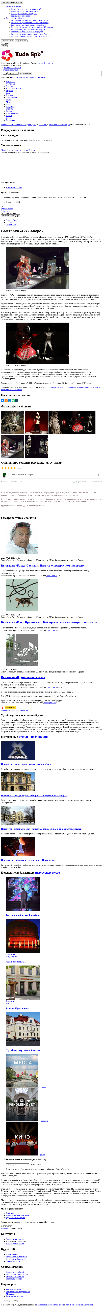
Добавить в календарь (10, 216)
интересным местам (12, 67)
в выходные (29, 77)
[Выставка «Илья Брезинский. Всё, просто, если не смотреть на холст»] (51, 595)
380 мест (42, 1087)
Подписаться (35, 1165)
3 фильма (42, 1155)
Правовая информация (15, 1259)
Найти (4, 46)
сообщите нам (50, 703)
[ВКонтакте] (2, 400)
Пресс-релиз (11, 1254)
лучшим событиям (10, 70)
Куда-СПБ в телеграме (15, 1218)
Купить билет (7, 209)
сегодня (14, 77)
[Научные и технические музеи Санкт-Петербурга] (18, 855)
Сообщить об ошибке (15, 1239)
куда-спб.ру (6, 1228)
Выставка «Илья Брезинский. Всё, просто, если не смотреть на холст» (49, 622)
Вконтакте (10, 1213)
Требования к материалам (17, 1274)
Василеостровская (14, 187)
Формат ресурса (13, 1261)
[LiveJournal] (16, 400)
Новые (4, 481)
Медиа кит (10, 1294)
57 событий (43, 1121)
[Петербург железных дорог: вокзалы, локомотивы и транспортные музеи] (18, 824)
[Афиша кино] (22, 1155)
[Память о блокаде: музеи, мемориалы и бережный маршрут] (18, 790)
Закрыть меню (21, 41)
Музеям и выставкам (15, 1276)
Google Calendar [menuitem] (13, 220)
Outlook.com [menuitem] (11, 222)
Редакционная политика (16, 1257)
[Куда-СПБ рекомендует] (22, 1121)
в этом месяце (41, 77)
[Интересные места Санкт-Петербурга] (22, 1087)
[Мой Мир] (9, 400)
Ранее (22, 481)
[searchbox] (51, 46)
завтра (21, 77)
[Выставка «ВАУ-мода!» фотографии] (13, 433)
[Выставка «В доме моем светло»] (51, 650)
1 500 (51, 576)
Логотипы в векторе (14, 1296)
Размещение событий (15, 1272)
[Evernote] (13, 400)
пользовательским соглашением (50, 1305)
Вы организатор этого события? (15, 710)
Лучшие (13, 481)
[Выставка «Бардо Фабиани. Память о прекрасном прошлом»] (51, 538)
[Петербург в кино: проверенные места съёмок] (18, 759)
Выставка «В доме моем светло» (23, 677)
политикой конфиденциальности (80, 1305)
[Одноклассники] (6, 400)
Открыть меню (7, 41)
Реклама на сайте (13, 1289)
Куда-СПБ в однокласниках (18, 1215)
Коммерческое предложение (18, 1292)
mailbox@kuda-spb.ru (15, 1244)
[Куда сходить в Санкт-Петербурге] (28, 61)
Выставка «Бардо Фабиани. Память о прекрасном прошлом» (43, 565)
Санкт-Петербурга (45, 63)
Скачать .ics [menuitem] (11, 225)
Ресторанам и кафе (14, 1279)
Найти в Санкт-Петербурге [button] (12, 2)
